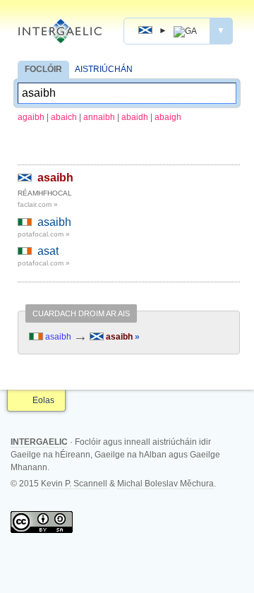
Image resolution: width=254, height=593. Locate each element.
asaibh (55, 178)
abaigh (168, 117)
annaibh (99, 117)
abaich (64, 117)
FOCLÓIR (43, 69)
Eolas (43, 400)
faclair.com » (38, 204)
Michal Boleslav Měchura (165, 484)
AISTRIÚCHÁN (104, 69)
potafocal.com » (44, 234)
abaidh (134, 117)
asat (48, 251)
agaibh (31, 117)
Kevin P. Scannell (74, 484)
